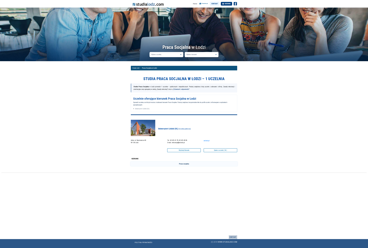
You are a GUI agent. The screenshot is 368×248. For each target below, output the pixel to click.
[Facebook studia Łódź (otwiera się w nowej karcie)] (235, 4)
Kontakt (215, 4)
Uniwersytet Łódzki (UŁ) (142, 109)
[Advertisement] (184, 204)
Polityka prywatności (143, 242)
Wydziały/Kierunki (184, 150)
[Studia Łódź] (148, 4)
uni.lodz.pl (206, 141)
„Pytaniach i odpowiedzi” (181, 89)
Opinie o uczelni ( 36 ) (220, 150)
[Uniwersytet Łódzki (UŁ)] (143, 128)
